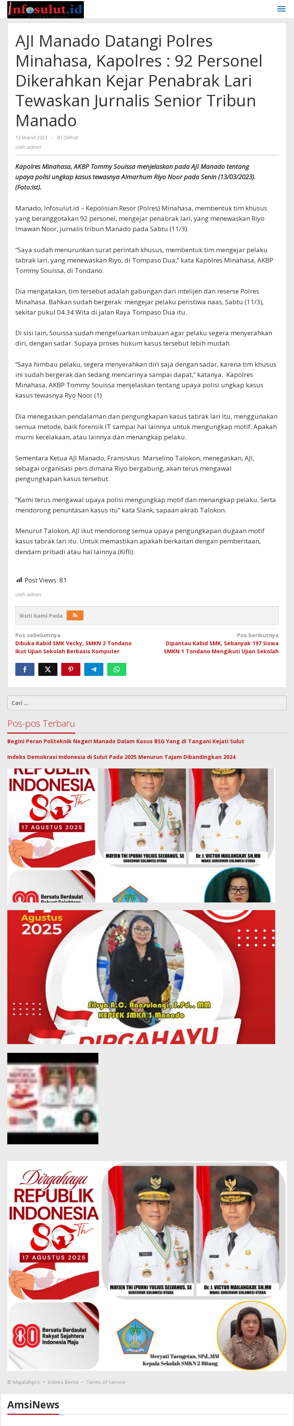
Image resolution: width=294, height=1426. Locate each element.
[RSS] (75, 615)
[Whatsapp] (116, 669)
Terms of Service (106, 1382)
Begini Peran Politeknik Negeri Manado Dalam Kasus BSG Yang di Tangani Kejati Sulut (125, 741)
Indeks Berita (63, 1382)
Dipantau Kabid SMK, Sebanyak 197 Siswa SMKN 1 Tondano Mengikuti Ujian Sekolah (221, 643)
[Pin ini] (70, 669)
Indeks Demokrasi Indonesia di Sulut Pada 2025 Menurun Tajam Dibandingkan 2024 (121, 756)
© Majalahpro (23, 1382)
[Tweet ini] (47, 669)
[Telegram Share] (93, 669)
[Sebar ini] (24, 669)
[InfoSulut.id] (45, 9)
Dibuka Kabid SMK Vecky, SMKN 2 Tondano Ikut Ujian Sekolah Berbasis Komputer (73, 643)
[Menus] (281, 9)
